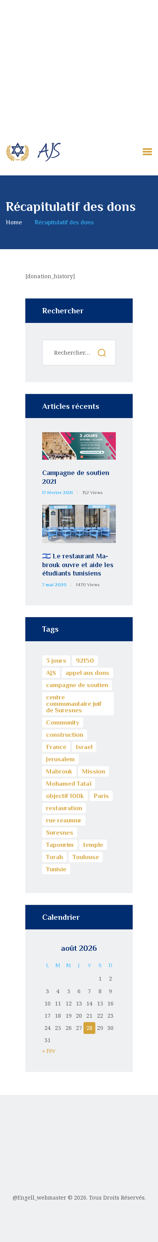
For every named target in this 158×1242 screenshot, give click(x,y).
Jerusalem (60, 759)
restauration (64, 808)
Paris (101, 795)
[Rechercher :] (78, 352)
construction (64, 734)
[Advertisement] (79, 64)
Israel (84, 747)
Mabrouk (59, 771)
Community (62, 722)
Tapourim (60, 844)
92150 (85, 660)
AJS (51, 672)
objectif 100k (65, 795)
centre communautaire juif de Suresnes (74, 704)
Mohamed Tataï (68, 783)
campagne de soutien (77, 685)
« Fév (48, 1050)
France (56, 747)
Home (14, 222)
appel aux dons (87, 672)
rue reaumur (64, 820)
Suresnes (59, 832)
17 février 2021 (57, 492)
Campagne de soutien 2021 (75, 477)
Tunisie (56, 869)
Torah (54, 857)
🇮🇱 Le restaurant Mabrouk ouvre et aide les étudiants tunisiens (78, 564)
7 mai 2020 (54, 584)
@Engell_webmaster (39, 1197)
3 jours (56, 660)
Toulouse (85, 857)
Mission (93, 771)
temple (93, 844)
